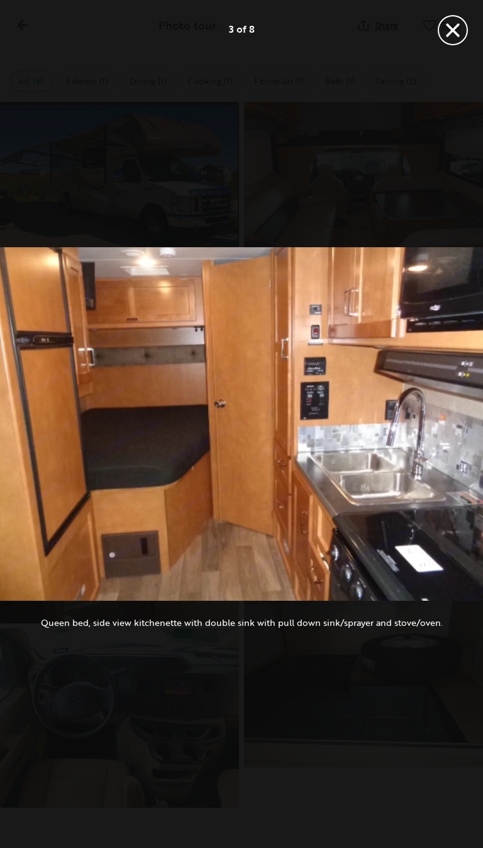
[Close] (453, 30)
